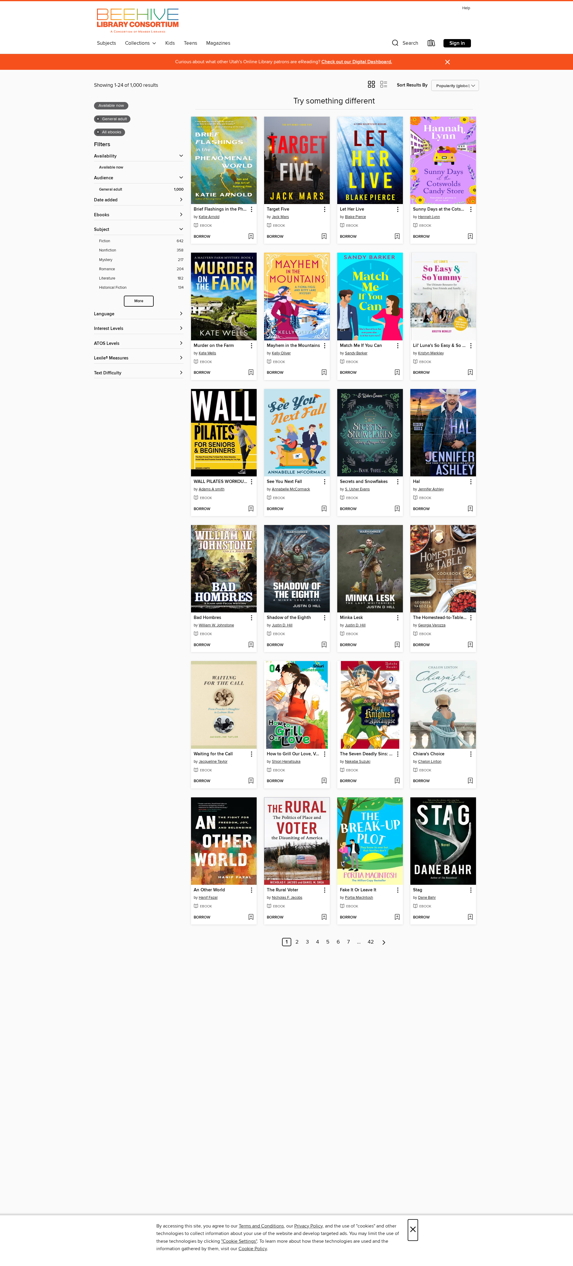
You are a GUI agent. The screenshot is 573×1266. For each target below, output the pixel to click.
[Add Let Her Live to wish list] (397, 237)
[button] (404, 44)
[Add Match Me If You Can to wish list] (397, 373)
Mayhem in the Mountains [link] (293, 345)
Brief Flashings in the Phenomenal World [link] (221, 209)
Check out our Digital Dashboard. (356, 62)
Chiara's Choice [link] (428, 754)
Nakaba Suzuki (357, 761)
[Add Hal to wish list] (470, 509)
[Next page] (384, 942)
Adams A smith (211, 489)
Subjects (106, 43)
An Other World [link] (209, 890)
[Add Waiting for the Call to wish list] (251, 781)
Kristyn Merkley (431, 353)
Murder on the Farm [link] (214, 345)
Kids (170, 43)
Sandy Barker (356, 353)
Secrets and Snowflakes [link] (364, 481)
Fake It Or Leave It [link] (358, 890)
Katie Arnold (209, 216)
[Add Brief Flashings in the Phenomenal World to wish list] (251, 237)
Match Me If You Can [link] (361, 345)
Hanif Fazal (208, 897)
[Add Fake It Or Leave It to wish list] (397, 917)
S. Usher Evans (357, 489)
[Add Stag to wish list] (470, 917)
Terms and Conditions (261, 1226)
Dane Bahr (427, 897)
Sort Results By (412, 85)
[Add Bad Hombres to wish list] (251, 645)
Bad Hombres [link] (207, 617)
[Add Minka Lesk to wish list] (397, 645)
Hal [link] (416, 481)
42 (371, 942)
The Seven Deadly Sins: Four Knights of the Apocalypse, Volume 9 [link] (367, 754)
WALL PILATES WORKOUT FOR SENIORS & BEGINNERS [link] (221, 481)
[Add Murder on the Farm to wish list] (251, 373)
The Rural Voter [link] (282, 890)
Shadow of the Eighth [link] (289, 617)
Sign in (457, 43)
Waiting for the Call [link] (213, 754)
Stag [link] (417, 890)
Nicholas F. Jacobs (287, 897)
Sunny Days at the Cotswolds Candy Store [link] (440, 209)
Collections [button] (138, 43)
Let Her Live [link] (352, 209)
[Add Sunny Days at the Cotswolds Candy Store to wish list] (470, 237)
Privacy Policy (308, 1226)
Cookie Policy (252, 1249)
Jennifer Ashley (431, 489)
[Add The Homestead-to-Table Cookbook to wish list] (470, 645)
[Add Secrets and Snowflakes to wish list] (397, 509)
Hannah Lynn (429, 216)
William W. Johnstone (216, 625)
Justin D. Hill (282, 625)
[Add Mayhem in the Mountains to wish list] (324, 373)
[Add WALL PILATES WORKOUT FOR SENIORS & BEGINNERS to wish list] (251, 509)
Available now (111, 167)
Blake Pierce (355, 216)
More (138, 301)
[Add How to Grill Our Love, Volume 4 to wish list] (324, 781)
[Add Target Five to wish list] (324, 237)
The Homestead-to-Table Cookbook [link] (440, 617)
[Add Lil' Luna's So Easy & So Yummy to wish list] (470, 373)
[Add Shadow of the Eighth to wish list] (324, 645)
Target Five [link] (278, 209)
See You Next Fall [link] (284, 481)
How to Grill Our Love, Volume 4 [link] (294, 754)
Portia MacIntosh (359, 897)
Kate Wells (207, 353)
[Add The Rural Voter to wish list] (324, 917)
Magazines (218, 43)
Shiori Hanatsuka (286, 761)
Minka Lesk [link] (351, 617)
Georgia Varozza (432, 625)
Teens (190, 43)
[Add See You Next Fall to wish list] (324, 509)
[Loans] (431, 44)
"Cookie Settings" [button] (239, 1241)
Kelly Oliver (281, 353)
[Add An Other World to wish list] (251, 917)
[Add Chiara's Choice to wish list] (470, 781)
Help (466, 8)
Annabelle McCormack (291, 489)
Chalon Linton (429, 761)
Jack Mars (280, 216)
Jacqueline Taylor (213, 761)
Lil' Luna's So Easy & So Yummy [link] (440, 345)
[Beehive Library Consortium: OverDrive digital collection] (138, 20)
